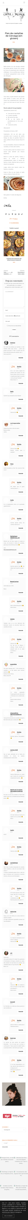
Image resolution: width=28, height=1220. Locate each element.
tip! (7, 1116)
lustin (12, 830)
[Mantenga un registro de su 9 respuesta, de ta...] (7, 1178)
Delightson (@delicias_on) (15, 536)
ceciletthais (14, 863)
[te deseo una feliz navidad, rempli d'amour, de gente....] (7, 1192)
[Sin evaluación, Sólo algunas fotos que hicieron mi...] (21, 1178)
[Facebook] (6, 214)
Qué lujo (13, 1038)
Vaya (11, 464)
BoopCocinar (14, 581)
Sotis (11, 391)
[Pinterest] (12, 214)
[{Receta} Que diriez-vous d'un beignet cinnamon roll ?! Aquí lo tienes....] (21, 1164)
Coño (12, 500)
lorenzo (12, 342)
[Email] (15, 214)
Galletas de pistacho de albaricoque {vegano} (14, 259)
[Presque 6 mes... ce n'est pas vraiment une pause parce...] (7, 1164)
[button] (6, 249)
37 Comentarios (15, 223)
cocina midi (14, 750)
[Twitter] (9, 214)
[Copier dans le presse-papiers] (22, 214)
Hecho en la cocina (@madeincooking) (16, 790)
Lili (11, 953)
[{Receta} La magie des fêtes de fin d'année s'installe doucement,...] (21, 1192)
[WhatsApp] (18, 214)
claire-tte (13, 911)
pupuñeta (13, 664)
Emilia (16, 219)
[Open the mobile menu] (24, 2)
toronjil (12, 1002)
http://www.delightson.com (10, 550)
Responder (21, 358)
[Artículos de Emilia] (10, 218)
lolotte (12, 619)
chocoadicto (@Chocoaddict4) (16, 713)
